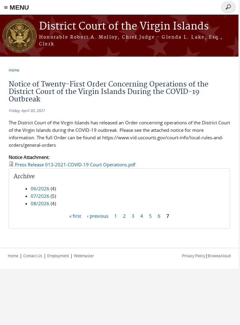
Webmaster (84, 255)
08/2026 (40, 203)
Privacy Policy (193, 255)
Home (14, 69)
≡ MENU (16, 7)
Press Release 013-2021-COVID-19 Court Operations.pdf (75, 164)
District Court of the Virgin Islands (124, 26)
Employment (58, 255)
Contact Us (32, 255)
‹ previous (97, 215)
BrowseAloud (219, 255)
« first (75, 215)
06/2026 (40, 188)
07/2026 (40, 196)
